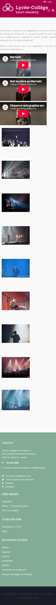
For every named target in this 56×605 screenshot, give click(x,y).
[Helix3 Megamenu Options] (48, 10)
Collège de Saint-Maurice (29, 593)
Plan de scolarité (10, 510)
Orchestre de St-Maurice (14, 569)
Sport (4, 531)
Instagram (10, 487)
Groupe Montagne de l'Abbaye (17, 574)
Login (49, 1)
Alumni (5, 547)
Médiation (7, 501)
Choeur (5, 556)
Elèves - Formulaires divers (15, 506)
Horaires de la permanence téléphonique (24, 467)
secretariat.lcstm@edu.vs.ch (18, 476)
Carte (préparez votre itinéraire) (20, 479)
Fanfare (6, 565)
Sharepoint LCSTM (11, 526)
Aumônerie (7, 560)
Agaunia (6, 551)
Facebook (9, 483)
